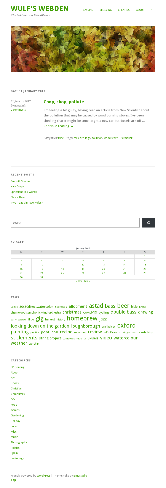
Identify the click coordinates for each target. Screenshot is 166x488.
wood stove (111, 138)
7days (14, 306)
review (95, 331)
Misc (61, 138)
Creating (124, 9)
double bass (123, 312)
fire (82, 138)
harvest (50, 319)
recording (80, 332)
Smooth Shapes (20, 181)
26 (83, 273)
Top (13, 480)
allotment (78, 306)
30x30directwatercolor (36, 307)
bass (110, 306)
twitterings (17, 458)
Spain (14, 453)
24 (41, 273)
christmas (71, 312)
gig (39, 318)
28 (124, 273)
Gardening (17, 415)
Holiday (15, 420)
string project (50, 338)
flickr (31, 319)
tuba (79, 338)
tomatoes (69, 338)
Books (15, 383)
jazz (103, 319)
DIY (13, 399)
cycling (104, 312)
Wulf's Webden (40, 8)
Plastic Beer (18, 197)
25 (62, 273)
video (106, 338)
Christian (16, 388)
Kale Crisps (17, 186)
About (140, 9)
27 (103, 273)
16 (21, 269)
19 (83, 269)
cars (76, 138)
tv (85, 338)
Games (15, 410)
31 (41, 277)
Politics (15, 447)
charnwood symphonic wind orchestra (36, 312)
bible (134, 306)
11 (62, 264)
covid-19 (90, 312)
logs (87, 138)
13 (103, 264)
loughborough (85, 326)
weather (19, 343)
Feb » (87, 281)
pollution (97, 138)
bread (142, 307)
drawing (145, 312)
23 (21, 273)
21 (124, 269)
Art (12, 378)
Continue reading (58, 126)
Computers (18, 393)
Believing (106, 9)
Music (14, 437)
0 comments (18, 109)
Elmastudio (80, 475)
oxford (126, 325)
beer (123, 305)
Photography (19, 442)
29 (145, 273)
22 (145, 269)
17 (41, 269)
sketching (146, 332)
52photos (61, 306)
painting (20, 331)
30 (21, 277)
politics (34, 332)
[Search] (148, 223)
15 (145, 264)
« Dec (79, 281)
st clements (24, 337)
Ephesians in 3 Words (24, 191)
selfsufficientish (112, 332)
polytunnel (49, 332)
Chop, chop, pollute (64, 101)
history (61, 319)
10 (41, 264)
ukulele (93, 338)
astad (96, 305)
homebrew (82, 318)
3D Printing (17, 367)
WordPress (43, 475)
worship (34, 343)
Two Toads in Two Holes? (27, 202)
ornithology (108, 326)
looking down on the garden (40, 326)
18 (62, 269)
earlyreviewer (19, 319)
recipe (66, 331)
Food (14, 404)
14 (124, 264)
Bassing (88, 9)
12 (83, 264)
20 (103, 269)
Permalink (126, 138)
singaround (130, 332)
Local (14, 426)
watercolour (126, 338)
